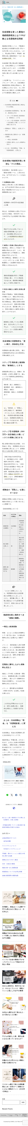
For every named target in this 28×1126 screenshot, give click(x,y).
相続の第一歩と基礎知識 (10, 867)
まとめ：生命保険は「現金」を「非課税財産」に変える (15, 149)
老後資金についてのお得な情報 (12, 871)
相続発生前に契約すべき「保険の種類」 (15, 135)
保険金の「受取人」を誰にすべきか (15, 129)
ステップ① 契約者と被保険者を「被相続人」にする (16, 117)
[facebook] (16, 795)
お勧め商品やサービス (9, 838)
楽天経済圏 (7, 841)
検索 (3, 1099)
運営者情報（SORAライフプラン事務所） (25, 1115)
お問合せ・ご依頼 (18, 1115)
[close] (17, 100)
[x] (12, 795)
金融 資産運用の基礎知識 (10, 875)
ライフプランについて (9, 846)
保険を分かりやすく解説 (10, 860)
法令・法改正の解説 (8, 864)
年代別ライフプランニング (12, 849)
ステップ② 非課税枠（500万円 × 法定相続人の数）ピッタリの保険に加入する (16, 122)
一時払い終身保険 (12, 139)
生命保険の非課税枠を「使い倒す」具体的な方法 (15, 112)
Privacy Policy (3, 1115)
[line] (7, 795)
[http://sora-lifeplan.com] (14, 808)
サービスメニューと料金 (11, 1115)
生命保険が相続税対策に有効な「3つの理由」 (15, 106)
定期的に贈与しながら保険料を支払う (16, 143)
